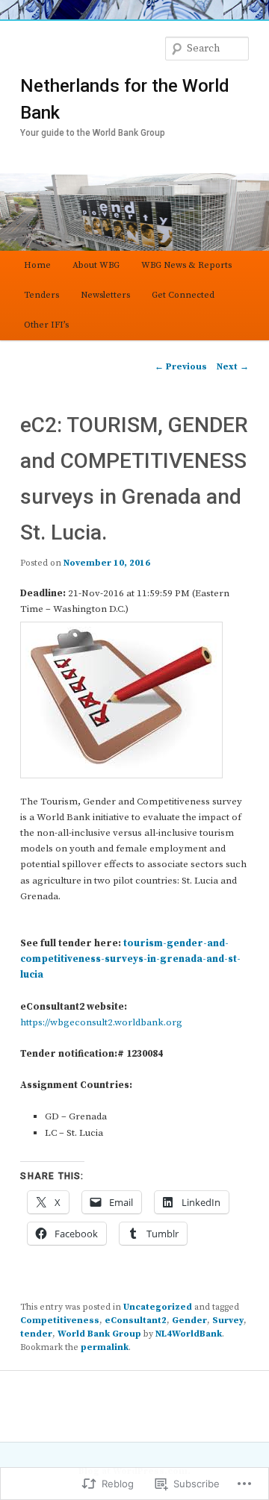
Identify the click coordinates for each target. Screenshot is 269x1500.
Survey (228, 1320)
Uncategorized (157, 1307)
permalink (105, 1347)
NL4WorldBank (188, 1334)
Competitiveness (59, 1320)
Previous (181, 366)
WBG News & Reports (186, 265)
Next (233, 366)
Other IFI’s (46, 325)
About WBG (96, 265)
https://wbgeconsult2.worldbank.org (101, 1022)
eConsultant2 (136, 1320)
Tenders (41, 295)
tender (36, 1334)
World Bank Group (99, 1334)
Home (37, 265)
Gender (189, 1320)
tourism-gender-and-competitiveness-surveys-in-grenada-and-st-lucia (130, 959)
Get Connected (183, 295)
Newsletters (105, 295)
